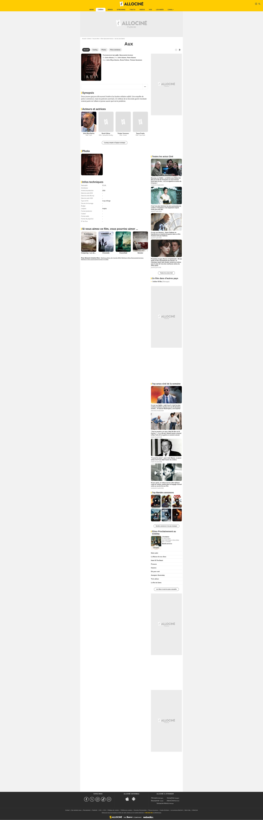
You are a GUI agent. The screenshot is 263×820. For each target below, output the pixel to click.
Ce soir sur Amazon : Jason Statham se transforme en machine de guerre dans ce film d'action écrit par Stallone (165, 234)
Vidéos (142, 9)
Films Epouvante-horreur (107, 38)
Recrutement (86, 810)
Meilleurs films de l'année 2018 (111, 258)
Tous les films (95, 38)
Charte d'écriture (164, 810)
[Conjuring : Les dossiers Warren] (88, 241)
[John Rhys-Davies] (88, 122)
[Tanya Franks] (140, 122)
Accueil (84, 38)
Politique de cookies (113, 810)
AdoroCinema (171, 801)
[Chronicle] (106, 241)
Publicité (94, 810)
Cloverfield (123, 253)
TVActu (132, 9)
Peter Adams (131, 57)
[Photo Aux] (92, 164)
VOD (150, 9)
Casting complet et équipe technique (114, 142)
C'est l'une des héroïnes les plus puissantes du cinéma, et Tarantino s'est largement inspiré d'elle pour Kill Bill (166, 207)
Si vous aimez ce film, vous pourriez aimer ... (110, 228)
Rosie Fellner (124, 60)
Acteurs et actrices (94, 109)
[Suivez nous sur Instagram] (98, 799)
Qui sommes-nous (76, 810)
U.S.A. (104, 185)
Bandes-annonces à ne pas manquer (166, 526)
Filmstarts (154, 798)
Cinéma (100, 9)
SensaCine (170, 798)
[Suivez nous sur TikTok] (103, 799)
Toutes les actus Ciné (166, 273)
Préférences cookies (126, 810)
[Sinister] (140, 241)
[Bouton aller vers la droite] (179, 50)
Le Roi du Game (156, 582)
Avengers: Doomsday (158, 575)
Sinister (140, 253)
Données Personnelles (140, 810)
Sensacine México (163, 803)
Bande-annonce (167, 543)
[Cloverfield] (123, 241)
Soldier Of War (161, 281)
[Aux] (91, 67)
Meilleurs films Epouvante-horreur (132, 258)
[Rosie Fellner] (106, 122)
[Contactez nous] (109, 799)
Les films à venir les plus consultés (166, 589)
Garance (153, 568)
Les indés (160, 9)
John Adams (109, 57)
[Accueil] (131, 3)
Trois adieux (155, 579)
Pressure (154, 564)
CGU (100, 810)
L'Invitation (165, 537)
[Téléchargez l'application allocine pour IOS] (128, 799)
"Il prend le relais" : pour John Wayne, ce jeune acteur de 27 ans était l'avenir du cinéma (166, 458)
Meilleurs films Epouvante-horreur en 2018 (94, 259)
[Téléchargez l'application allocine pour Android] (135, 799)
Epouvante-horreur (126, 55)
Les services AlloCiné (177, 810)
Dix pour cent (155, 571)
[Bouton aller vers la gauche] (176, 50)
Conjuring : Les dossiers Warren (92, 253)
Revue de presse (153, 810)
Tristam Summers (136, 60)
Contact (67, 810)
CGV (104, 810)
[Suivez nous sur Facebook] (86, 799)
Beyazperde (155, 801)
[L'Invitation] (156, 543)
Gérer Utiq (187, 810)
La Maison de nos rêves (158, 556)
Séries (110, 9)
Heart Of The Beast (157, 560)
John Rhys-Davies (112, 60)
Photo (86, 151)
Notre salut (154, 553)
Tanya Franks (140, 133)
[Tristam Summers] (123, 122)
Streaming (121, 9)
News (91, 9)
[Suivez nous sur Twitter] (92, 799)
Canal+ (171, 9)
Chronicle (105, 253)
